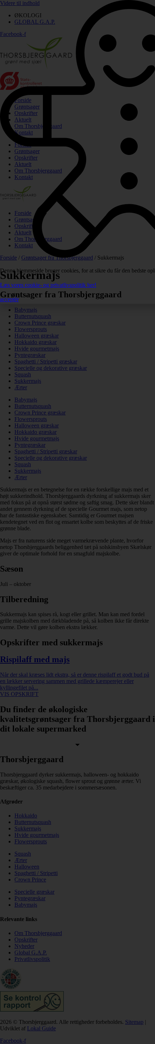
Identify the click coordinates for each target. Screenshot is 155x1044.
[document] (77, 522)
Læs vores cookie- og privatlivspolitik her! (48, 285)
